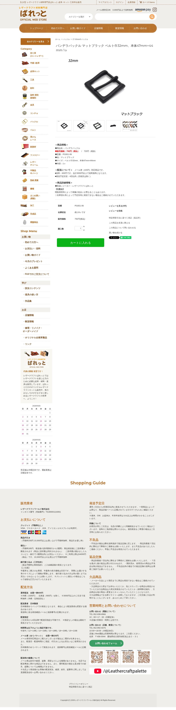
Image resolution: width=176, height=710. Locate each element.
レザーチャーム (34, 163)
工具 (32, 80)
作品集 (28, 301)
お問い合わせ (140, 28)
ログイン (120, 2)
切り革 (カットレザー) (36, 54)
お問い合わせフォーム (106, 643)
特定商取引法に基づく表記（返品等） (125, 218)
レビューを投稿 (115, 211)
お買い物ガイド (78, 28)
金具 (32, 105)
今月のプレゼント (34, 261)
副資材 (33, 147)
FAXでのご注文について (37, 274)
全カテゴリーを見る (35, 41)
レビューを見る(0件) (118, 206)
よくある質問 (31, 268)
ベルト (33, 130)
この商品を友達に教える (119, 223)
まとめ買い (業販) (35, 197)
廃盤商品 (34, 222)
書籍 (32, 189)
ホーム (57, 39)
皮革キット (35, 71)
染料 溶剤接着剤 (34, 96)
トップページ (36, 28)
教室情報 (119, 28)
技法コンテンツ (32, 288)
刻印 (32, 88)
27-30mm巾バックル (80, 39)
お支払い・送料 (32, 248)
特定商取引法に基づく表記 (80, 687)
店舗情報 (98, 28)
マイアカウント (105, 2)
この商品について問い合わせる (122, 228)
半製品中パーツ (34, 171)
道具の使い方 (31, 294)
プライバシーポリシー (78, 684)
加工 (32, 205)
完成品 (33, 214)
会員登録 (131, 2)
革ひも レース (33, 138)
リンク (28, 344)
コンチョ (34, 113)
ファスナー (35, 155)
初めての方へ (57, 28)
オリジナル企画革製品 (36, 337)
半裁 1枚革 (35, 63)
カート (145, 2)
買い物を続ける (115, 233)
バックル (66, 39)
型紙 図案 (34, 180)
